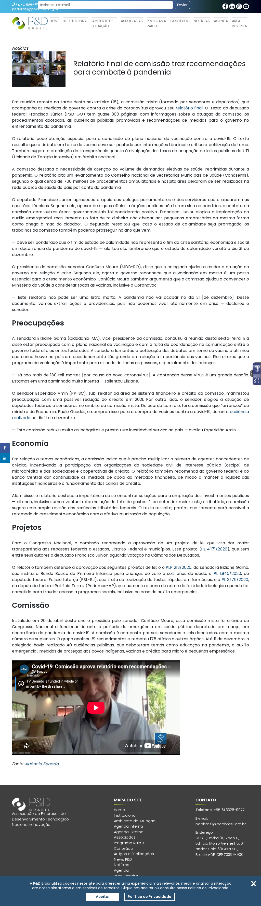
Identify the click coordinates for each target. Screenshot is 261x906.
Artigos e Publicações (134, 853)
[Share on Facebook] (5, 448)
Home (54, 21)
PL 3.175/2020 (234, 580)
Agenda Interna (128, 826)
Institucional (75, 21)
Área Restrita (239, 24)
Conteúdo (180, 21)
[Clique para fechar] (253, 883)
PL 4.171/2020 (214, 549)
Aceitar (103, 896)
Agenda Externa (128, 831)
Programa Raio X (156, 24)
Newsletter (27, 5)
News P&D (123, 859)
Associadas (132, 21)
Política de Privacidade (149, 896)
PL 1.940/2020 (227, 573)
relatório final (189, 108)
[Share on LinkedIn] (5, 458)
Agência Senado (42, 764)
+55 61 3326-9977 (229, 809)
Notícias (202, 21)
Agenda (221, 21)
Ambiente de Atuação (102, 24)
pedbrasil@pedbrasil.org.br (220, 824)
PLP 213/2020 (178, 567)
